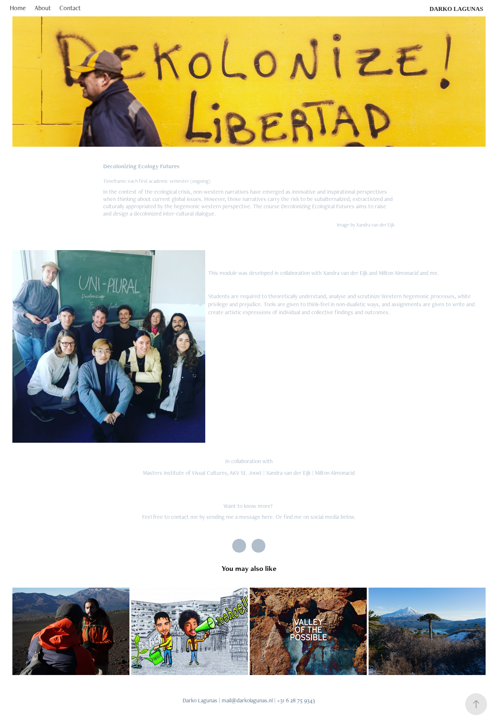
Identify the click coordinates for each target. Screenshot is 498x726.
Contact (70, 8)
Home (18, 8)
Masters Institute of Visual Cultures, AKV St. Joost (202, 473)
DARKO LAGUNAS (456, 8)
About (43, 8)
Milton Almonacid (335, 473)
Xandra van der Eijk (288, 473)
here (267, 517)
